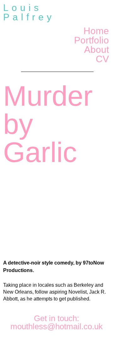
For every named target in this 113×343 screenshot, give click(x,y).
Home (96, 31)
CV (102, 59)
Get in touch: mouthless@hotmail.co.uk (56, 322)
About (96, 49)
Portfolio (91, 40)
